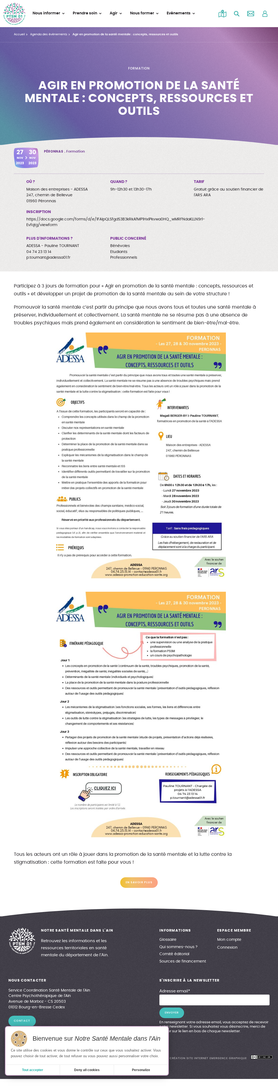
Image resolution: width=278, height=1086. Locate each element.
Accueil (19, 34)
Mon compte (229, 940)
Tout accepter (32, 1070)
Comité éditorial (174, 954)
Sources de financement (182, 961)
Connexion (227, 947)
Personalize (141, 1070)
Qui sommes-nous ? (178, 947)
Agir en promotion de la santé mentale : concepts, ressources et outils (125, 34)
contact (22, 1020)
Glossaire (167, 940)
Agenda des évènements (48, 34)
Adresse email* (174, 991)
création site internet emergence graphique (208, 1058)
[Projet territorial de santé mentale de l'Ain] (14, 13)
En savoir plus (139, 882)
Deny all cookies (87, 1070)
